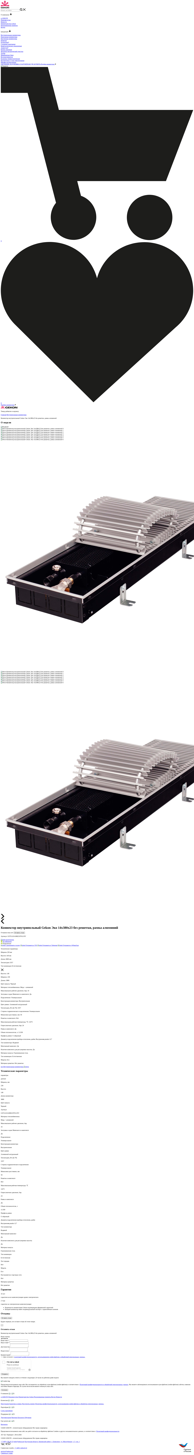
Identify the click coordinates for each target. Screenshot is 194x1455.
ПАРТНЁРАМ (25, 64)
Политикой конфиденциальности (107, 1431)
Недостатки (5, 1351)
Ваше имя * (5, 1340)
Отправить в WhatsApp (70, 945)
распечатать (9, 940)
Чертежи (14, 1417)
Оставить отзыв (19, 932)
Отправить (5, 1374)
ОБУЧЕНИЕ (5, 64)
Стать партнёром (7, 1411)
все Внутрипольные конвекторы (12, 1067)
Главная (3, 415)
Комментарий (5, 1355)
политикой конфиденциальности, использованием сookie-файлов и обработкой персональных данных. (49, 1357)
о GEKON (4, 1397)
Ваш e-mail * (5, 1342)
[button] (6, 941)
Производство (13, 1397)
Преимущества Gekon (26, 1397)
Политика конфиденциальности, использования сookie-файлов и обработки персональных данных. (69, 1404)
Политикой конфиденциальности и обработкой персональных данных (104, 1384)
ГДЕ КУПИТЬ (36, 64)
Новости (59, 1397)
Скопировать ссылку (12, 945)
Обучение (28, 1417)
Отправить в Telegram (49, 945)
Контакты (4, 1424)
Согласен (4, 1390)
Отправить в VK (31, 945)
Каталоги (21, 1417)
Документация (6, 1417)
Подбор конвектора (48, 64)
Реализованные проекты (42, 1397)
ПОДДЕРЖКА (15, 64)
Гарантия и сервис (15, 1404)
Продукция (5, 1404)
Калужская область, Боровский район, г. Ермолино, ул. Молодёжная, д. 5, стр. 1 (52, 1441)
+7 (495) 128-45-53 (7, 1441)
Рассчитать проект (28, 1404)
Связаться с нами (7, 1453)
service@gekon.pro (7, 1451)
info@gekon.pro (19, 1441)
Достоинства (5, 1347)
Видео (53, 1397)
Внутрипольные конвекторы (16, 415)
